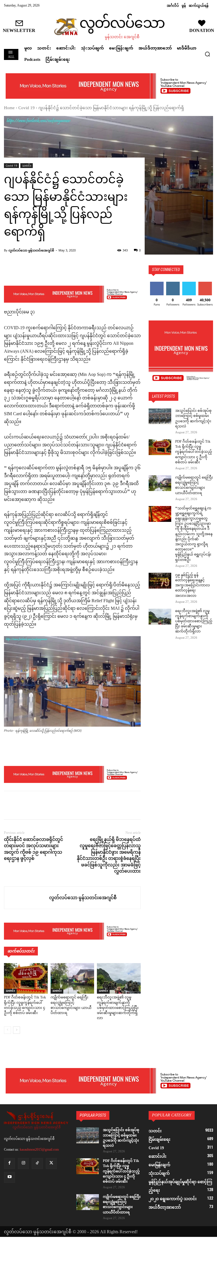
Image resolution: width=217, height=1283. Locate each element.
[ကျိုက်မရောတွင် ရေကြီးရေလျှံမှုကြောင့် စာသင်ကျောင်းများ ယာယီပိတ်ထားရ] (72, 978)
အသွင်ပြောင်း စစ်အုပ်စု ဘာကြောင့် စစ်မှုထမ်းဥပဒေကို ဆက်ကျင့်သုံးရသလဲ (193, 418)
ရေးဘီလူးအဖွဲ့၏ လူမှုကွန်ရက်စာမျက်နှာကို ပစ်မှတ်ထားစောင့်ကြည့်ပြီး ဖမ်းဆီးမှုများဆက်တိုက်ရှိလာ (118, 1008)
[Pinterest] (35, 805)
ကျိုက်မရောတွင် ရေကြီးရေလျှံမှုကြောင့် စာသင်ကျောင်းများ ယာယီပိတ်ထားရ (71, 1005)
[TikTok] (37, 1163)
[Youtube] (9, 1177)
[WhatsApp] (48, 805)
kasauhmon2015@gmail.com (39, 1149)
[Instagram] (23, 1163)
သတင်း (26, 165)
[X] (22, 805)
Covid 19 (26, 108)
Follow (172, 284)
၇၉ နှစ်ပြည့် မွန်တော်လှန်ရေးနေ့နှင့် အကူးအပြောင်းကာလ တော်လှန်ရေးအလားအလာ (192, 585)
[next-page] (16, 1030)
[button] (207, 54)
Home (9, 108)
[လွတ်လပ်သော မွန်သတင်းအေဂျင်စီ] (26, 898)
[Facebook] (9, 805)
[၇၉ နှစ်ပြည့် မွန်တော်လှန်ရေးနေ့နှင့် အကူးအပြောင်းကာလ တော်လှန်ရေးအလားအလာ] (160, 581)
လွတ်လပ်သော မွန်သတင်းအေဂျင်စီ (31, 250)
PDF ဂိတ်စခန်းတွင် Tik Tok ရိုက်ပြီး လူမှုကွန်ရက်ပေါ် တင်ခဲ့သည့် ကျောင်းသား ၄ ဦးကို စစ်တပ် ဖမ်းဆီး (25, 1005)
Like (156, 284)
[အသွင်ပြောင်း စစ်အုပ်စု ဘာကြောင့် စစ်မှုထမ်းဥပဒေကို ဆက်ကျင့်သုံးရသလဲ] (160, 416)
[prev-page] (7, 1030)
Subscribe (205, 284)
